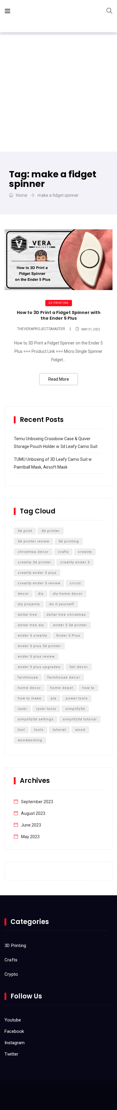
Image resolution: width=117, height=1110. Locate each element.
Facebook (14, 1031)
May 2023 (30, 836)
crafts (63, 552)
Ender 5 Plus (68, 636)
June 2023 (31, 825)
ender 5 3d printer (70, 625)
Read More (58, 379)
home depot (61, 688)
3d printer (50, 531)
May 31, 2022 (90, 329)
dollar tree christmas (66, 615)
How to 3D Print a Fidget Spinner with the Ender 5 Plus (58, 315)
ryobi (22, 709)
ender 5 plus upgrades (39, 667)
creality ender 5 (75, 562)
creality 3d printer (34, 562)
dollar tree (27, 615)
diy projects (29, 604)
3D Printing (59, 302)
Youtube (12, 1020)
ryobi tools (46, 709)
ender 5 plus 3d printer (39, 646)
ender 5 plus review (36, 656)
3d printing (68, 541)
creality (85, 552)
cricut (75, 583)
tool (21, 730)
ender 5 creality (32, 636)
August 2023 (33, 813)
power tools (77, 698)
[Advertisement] (58, 93)
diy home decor (67, 594)
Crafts (10, 960)
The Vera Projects (49, 12)
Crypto (11, 974)
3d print (25, 531)
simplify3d (75, 709)
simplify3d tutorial (80, 719)
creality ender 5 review (39, 583)
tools (39, 730)
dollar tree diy (31, 625)
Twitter (11, 1054)
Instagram (14, 1042)
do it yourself (61, 604)
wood (80, 730)
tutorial (59, 730)
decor (23, 594)
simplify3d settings (35, 719)
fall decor (79, 667)
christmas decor (33, 552)
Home (21, 195)
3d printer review (33, 541)
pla (53, 698)
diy (41, 594)
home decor (29, 688)
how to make (29, 698)
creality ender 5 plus (37, 573)
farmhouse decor (63, 677)
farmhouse (28, 677)
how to (88, 688)
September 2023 (37, 801)
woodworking (30, 740)
